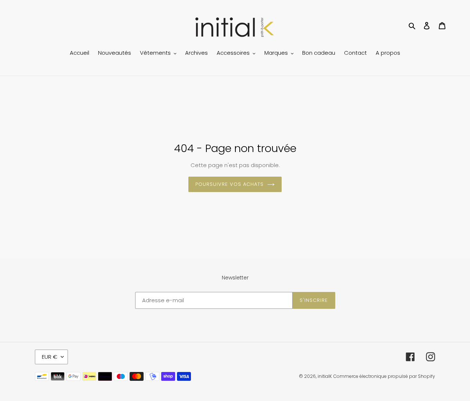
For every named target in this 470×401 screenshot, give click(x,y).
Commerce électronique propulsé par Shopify (384, 376)
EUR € (49, 357)
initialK (325, 376)
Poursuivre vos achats (229, 184)
